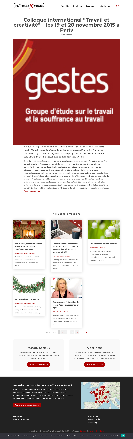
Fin (86, 332)
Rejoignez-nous (40, 364)
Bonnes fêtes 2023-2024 (27, 299)
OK (123, 436)
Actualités (65, 6)
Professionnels (104, 6)
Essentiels (90, 6)
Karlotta (82, 431)
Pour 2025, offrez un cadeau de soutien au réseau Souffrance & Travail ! (28, 246)
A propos (17, 416)
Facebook (92, 419)
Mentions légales (21, 419)
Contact (91, 416)
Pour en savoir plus (32, 191)
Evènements (66, 35)
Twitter (91, 422)
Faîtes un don (96, 364)
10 (72, 332)
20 (77, 332)
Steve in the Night (96, 431)
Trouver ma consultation (27, 405)
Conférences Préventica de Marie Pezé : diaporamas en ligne (66, 305)
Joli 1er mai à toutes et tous (103, 244)
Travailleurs (77, 6)
